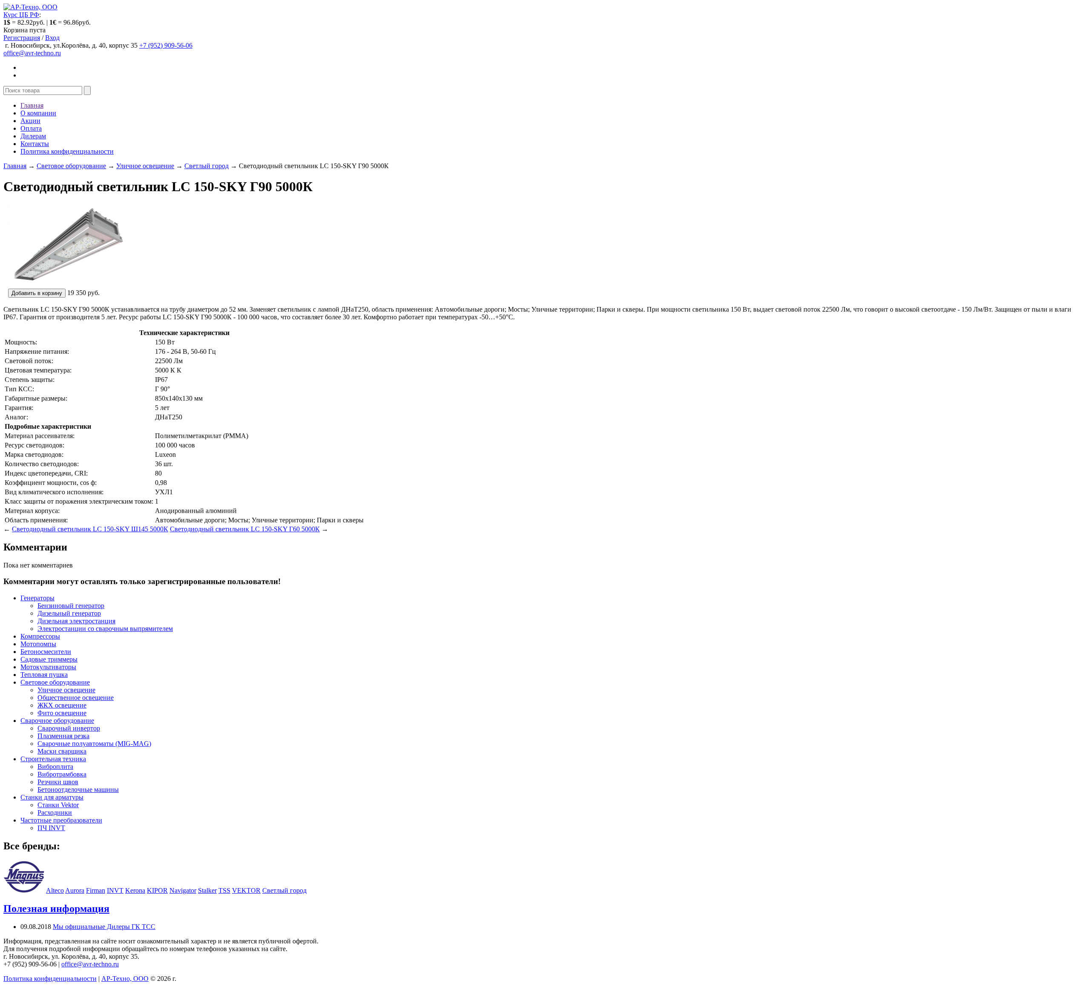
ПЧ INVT (51, 827)
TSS (224, 890)
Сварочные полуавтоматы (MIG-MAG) (94, 743)
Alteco (55, 890)
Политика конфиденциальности (67, 151)
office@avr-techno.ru (32, 53)
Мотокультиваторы (48, 667)
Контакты (34, 143)
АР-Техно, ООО (125, 978)
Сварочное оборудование (57, 720)
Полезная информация (56, 908)
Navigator (182, 890)
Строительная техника (53, 758)
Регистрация (21, 37)
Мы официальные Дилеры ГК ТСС (104, 926)
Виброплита (55, 766)
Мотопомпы (38, 644)
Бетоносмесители (45, 651)
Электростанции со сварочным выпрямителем (105, 628)
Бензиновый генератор (70, 605)
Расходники (54, 812)
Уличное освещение (145, 165)
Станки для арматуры (51, 797)
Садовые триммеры (48, 659)
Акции (30, 120)
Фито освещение (61, 713)
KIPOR (157, 890)
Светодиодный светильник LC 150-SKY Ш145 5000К (90, 529)
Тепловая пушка (44, 674)
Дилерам (33, 136)
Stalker (207, 890)
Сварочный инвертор (68, 728)
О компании (38, 113)
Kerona (135, 890)
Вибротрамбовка (61, 774)
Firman (95, 890)
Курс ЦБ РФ (21, 14)
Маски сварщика (61, 751)
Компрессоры (40, 636)
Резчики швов (57, 781)
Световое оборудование (71, 165)
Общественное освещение (75, 697)
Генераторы (37, 598)
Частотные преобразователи (61, 820)
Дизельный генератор (69, 613)
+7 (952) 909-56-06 (165, 45)
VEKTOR (246, 890)
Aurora (74, 890)
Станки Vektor (58, 804)
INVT (115, 890)
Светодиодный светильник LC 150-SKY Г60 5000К (245, 529)
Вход (52, 37)
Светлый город (206, 165)
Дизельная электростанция (76, 621)
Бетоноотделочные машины (78, 789)
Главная (31, 105)
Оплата (31, 128)
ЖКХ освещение (61, 705)
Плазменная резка (63, 736)
